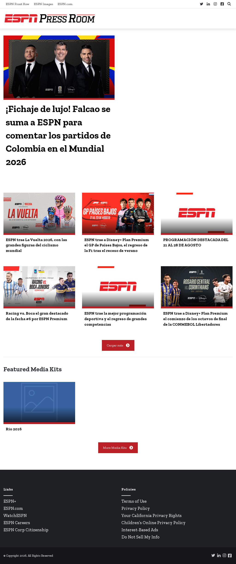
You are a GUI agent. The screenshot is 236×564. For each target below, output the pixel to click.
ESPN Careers (16, 522)
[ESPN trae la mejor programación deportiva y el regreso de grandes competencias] (118, 286)
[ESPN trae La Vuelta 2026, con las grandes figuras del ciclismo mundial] (39, 213)
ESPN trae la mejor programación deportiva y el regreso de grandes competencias (115, 319)
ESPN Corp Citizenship (25, 529)
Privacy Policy (135, 508)
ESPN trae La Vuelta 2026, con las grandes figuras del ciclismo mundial (36, 245)
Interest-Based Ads (139, 529)
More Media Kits (115, 448)
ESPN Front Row (17, 4)
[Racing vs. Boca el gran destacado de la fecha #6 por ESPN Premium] (39, 286)
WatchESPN (15, 515)
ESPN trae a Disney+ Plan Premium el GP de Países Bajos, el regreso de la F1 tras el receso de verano (116, 245)
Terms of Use (134, 501)
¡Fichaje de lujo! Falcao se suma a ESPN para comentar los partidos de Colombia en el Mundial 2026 (58, 135)
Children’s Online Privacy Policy (153, 522)
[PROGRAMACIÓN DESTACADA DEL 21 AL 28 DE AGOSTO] (197, 213)
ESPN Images (43, 4)
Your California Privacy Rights (151, 515)
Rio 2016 (14, 429)
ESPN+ (9, 501)
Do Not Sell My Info (140, 537)
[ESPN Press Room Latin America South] (49, 18)
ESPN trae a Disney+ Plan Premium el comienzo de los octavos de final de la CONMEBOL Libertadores (195, 319)
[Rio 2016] (39, 402)
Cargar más (115, 345)
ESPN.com (65, 4)
